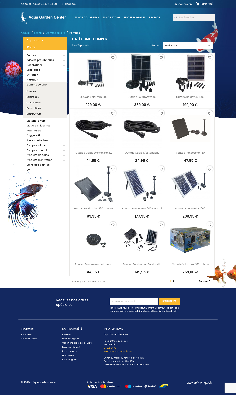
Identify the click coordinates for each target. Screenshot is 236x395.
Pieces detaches (37, 140)
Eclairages (33, 70)
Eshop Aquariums (87, 17)
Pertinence (188, 45)
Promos (154, 17)
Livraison (66, 334)
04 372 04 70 (110, 347)
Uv (28, 170)
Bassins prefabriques (40, 60)
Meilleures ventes (29, 338)
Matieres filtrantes (38, 125)
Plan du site (68, 355)
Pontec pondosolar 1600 (190, 208)
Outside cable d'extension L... (93, 153)
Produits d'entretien (39, 160)
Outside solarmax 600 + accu (190, 264)
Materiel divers (36, 121)
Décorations (33, 108)
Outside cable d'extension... (142, 153)
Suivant (205, 281)
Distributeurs (33, 113)
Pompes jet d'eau (37, 145)
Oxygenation (33, 102)
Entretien (32, 75)
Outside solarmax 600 (93, 97)
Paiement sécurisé (71, 347)
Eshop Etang (111, 17)
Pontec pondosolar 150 (190, 153)
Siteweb (192, 383)
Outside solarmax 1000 (190, 97)
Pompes (31, 91)
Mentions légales (70, 338)
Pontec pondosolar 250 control (93, 208)
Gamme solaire (36, 84)
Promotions (26, 334)
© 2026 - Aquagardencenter (39, 382)
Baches (31, 55)
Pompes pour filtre (38, 150)
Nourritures (33, 130)
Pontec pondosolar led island (93, 264)
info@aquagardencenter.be (117, 351)
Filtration (32, 79)
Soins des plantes (38, 165)
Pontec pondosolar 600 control (142, 208)
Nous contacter (69, 351)
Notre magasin (134, 17)
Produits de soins (37, 155)
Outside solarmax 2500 (142, 97)
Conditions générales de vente (77, 342)
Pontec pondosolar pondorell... (142, 264)
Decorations (34, 65)
